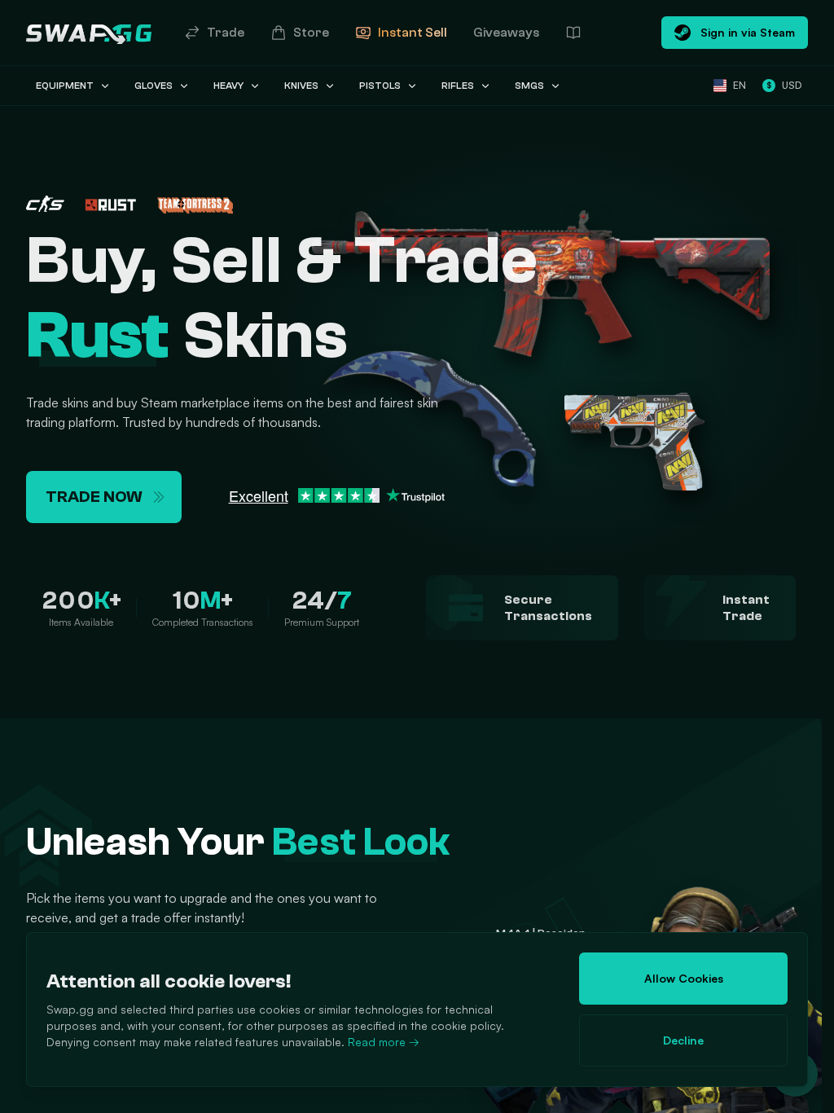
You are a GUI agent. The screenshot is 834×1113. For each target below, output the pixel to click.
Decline (683, 1040)
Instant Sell (412, 32)
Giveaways (506, 32)
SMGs (529, 85)
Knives (301, 85)
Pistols (380, 85)
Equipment (65, 85)
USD (783, 85)
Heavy (228, 85)
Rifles (457, 85)
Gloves (153, 85)
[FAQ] (573, 32)
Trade (225, 32)
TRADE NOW (94, 496)
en (739, 85)
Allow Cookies (683, 978)
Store (311, 32)
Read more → (383, 1042)
